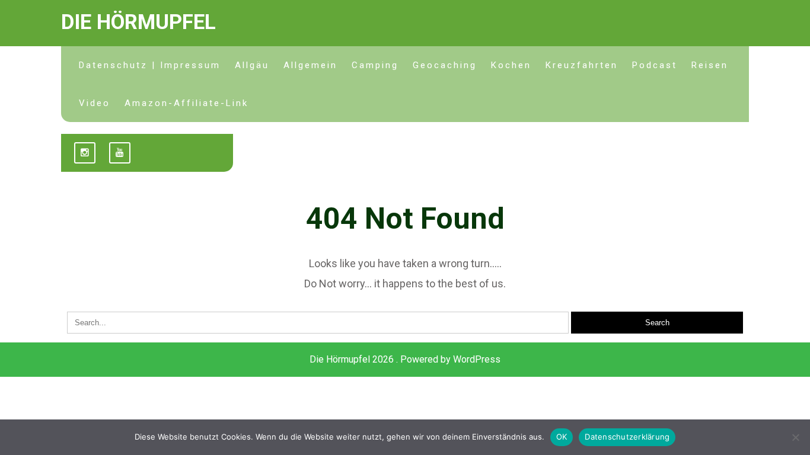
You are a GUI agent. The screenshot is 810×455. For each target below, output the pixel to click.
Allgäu (252, 65)
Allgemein (310, 65)
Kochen (511, 65)
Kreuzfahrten (582, 65)
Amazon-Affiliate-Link (186, 103)
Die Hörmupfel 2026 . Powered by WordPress (405, 359)
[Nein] (795, 437)
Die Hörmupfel (138, 22)
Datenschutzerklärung (627, 436)
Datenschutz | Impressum (150, 65)
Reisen (709, 65)
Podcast (654, 65)
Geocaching (445, 65)
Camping (375, 65)
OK (561, 436)
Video (94, 103)
